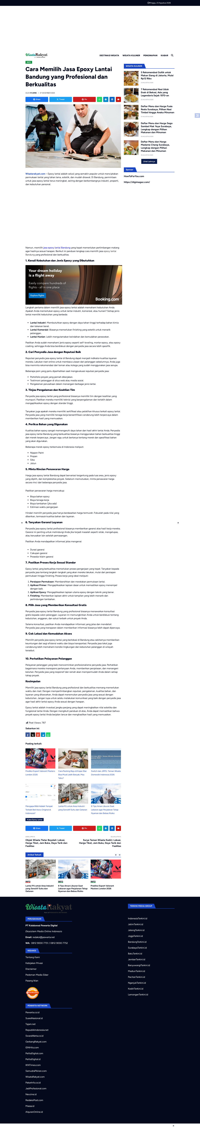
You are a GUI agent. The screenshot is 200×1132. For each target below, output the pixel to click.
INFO (29, 62)
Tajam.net (30, 1024)
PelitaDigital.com (34, 1053)
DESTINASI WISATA (109, 55)
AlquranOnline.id (34, 1111)
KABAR (164, 55)
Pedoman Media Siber (36, 974)
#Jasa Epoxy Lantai (34, 820)
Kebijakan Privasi (34, 963)
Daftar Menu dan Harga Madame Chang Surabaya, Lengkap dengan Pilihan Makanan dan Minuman (155, 146)
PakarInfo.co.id (33, 1082)
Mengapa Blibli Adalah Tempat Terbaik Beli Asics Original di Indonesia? (39, 810)
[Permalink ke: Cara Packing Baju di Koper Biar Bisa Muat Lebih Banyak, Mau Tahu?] (73, 758)
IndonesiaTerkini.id (137, 918)
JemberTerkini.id (136, 959)
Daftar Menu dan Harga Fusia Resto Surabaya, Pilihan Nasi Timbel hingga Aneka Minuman (157, 109)
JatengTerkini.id (136, 930)
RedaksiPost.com (34, 1100)
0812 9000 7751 (39, 943)
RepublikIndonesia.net (36, 1030)
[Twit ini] (33, 734)
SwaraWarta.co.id (34, 1035)
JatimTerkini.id (135, 924)
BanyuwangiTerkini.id (139, 965)
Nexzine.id (30, 1094)
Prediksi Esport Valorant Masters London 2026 (69, 887)
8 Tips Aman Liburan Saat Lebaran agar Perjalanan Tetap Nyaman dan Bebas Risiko (104, 810)
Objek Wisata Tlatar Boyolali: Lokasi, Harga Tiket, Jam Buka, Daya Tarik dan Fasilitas (46, 843)
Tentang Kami (32, 957)
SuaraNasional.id (34, 1018)
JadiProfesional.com (35, 1088)
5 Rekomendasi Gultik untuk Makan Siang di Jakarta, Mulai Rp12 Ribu (157, 75)
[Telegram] (105, 99)
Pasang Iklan (31, 980)
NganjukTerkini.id (137, 982)
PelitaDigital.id (32, 1059)
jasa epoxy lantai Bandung (56, 247)
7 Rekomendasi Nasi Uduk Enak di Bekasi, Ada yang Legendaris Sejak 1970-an (155, 92)
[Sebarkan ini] (27, 734)
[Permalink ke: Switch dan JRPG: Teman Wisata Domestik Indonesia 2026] (106, 758)
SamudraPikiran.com (36, 1071)
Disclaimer (30, 969)
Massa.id (29, 1106)
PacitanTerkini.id (136, 977)
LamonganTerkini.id (138, 994)
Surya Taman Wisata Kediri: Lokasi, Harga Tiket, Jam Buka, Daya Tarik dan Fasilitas (100, 843)
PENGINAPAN (150, 55)
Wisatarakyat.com (35, 173)
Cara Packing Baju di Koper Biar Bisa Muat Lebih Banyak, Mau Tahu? (72, 774)
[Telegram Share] (43, 734)
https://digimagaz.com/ (137, 182)
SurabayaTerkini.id (137, 947)
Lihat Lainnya (149, 161)
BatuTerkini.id (135, 953)
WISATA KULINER (131, 55)
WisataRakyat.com (35, 1076)
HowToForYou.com (134, 176)
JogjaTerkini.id (135, 936)
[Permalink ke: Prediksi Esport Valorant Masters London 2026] (40, 758)
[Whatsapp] (99, 99)
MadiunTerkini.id (136, 971)
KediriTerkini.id (135, 988)
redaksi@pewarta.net (44, 937)
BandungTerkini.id (137, 941)
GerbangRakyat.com (36, 1041)
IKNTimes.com (33, 1065)
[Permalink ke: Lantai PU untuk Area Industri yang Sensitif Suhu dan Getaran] (73, 794)
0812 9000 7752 (59, 943)
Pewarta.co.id (32, 1012)
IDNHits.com (32, 1047)
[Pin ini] (38, 734)
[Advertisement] (100, 28)
